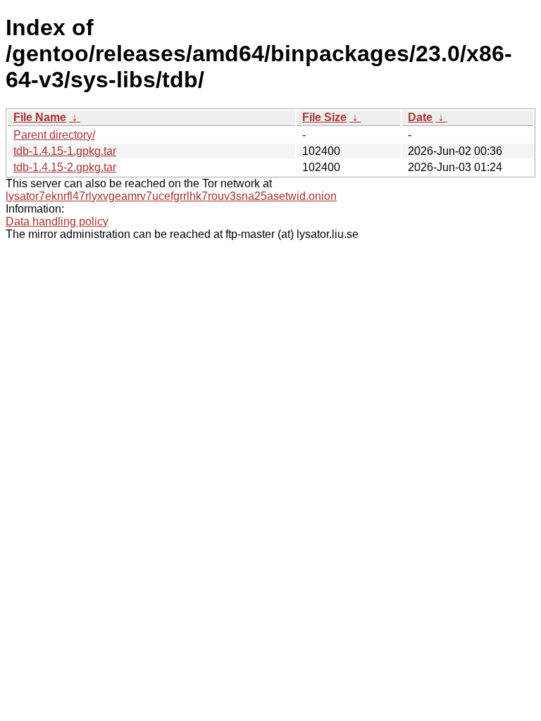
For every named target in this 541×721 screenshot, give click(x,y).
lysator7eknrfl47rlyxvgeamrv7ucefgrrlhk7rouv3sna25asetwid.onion (171, 196)
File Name (39, 117)
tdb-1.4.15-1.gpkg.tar (64, 151)
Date (420, 117)
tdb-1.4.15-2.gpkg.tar (64, 167)
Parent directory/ (54, 135)
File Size (324, 117)
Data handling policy (57, 221)
